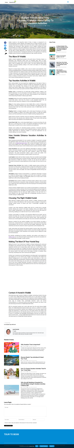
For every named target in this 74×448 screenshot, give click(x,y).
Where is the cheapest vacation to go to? (61, 56)
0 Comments (48, 25)
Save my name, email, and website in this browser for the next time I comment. (21, 422)
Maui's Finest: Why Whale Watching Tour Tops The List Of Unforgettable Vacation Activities (62, 64)
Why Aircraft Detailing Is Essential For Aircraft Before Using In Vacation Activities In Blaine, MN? (33, 384)
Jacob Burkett (27, 25)
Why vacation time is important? (30, 344)
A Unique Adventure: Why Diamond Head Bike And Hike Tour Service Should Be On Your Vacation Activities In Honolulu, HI (62, 48)
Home (6, 2)
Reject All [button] (51, 446)
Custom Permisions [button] (43, 446)
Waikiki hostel (12, 236)
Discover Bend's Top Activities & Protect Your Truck (32, 357)
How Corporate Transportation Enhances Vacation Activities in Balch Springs (61, 71)
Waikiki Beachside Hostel (21, 143)
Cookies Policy (31, 446)
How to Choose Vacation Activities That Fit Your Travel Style (33, 369)
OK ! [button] (36, 446)
